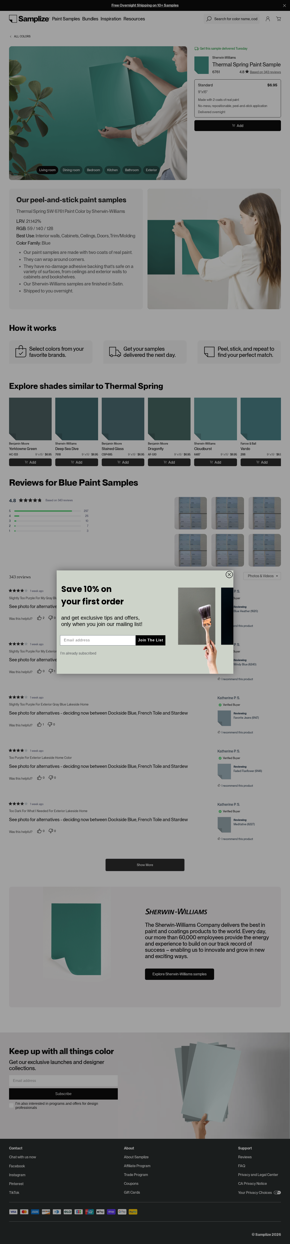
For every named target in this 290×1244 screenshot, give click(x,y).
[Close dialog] (229, 574)
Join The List (150, 640)
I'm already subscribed (78, 653)
